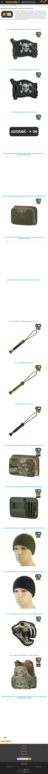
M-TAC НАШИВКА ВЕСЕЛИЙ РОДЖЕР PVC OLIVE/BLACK (24, 29)
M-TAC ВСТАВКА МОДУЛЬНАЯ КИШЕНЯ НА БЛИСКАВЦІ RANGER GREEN (24, 196)
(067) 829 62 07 (37, 2)
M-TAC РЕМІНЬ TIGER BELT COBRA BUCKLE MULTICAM (24, 280)
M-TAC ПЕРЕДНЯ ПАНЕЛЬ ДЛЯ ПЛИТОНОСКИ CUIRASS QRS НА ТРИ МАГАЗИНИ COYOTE (24, 238)
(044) (10, 766)
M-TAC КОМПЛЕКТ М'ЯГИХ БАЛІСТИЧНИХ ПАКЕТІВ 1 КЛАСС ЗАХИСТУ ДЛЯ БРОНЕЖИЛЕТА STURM (24, 697)
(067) (38, 766)
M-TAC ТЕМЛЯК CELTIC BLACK (24, 404)
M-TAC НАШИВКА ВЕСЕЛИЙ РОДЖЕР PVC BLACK (24, 69)
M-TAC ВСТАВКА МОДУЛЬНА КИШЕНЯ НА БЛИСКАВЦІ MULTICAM (24, 445)
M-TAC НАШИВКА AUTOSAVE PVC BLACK (24, 112)
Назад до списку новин (6, 741)
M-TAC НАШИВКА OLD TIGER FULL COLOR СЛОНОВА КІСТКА (24, 614)
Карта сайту (24, 772)
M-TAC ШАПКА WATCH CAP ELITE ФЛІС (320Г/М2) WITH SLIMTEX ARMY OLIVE (24, 528)
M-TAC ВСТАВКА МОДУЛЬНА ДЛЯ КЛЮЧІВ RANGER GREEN (24, 486)
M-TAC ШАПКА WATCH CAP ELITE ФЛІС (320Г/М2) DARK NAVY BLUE (24, 571)
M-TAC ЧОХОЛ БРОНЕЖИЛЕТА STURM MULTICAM (24, 655)
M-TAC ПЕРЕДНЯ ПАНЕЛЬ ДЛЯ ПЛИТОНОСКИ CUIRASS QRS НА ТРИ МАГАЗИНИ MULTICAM (24, 154)
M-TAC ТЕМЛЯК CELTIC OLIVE (24, 362)
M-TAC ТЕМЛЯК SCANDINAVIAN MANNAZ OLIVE (24, 321)
